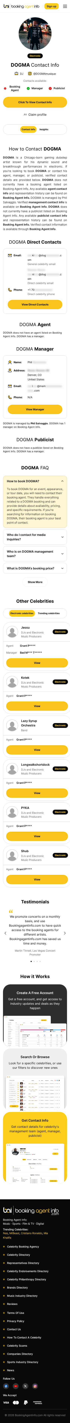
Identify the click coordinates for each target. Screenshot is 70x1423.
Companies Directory (20, 1353)
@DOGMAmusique (44, 73)
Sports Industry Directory (22, 1362)
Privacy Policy (15, 1321)
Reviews (12, 1303)
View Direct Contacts (35, 304)
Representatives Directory (23, 1262)
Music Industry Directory (22, 1295)
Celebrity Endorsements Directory (28, 1271)
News (10, 1370)
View (37, 662)
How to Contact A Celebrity (24, 1337)
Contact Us (14, 1329)
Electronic (35, 55)
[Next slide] (65, 933)
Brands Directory (17, 1287)
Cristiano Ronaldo (31, 1233)
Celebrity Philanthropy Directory (26, 1279)
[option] (35, 933)
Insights (44, 129)
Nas (5, 1233)
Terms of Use (15, 1312)
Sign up (51, 6)
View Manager (35, 409)
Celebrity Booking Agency (23, 1246)
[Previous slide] (5, 933)
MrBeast (14, 1233)
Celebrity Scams (17, 1345)
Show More (35, 582)
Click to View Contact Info (35, 102)
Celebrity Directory (18, 1254)
